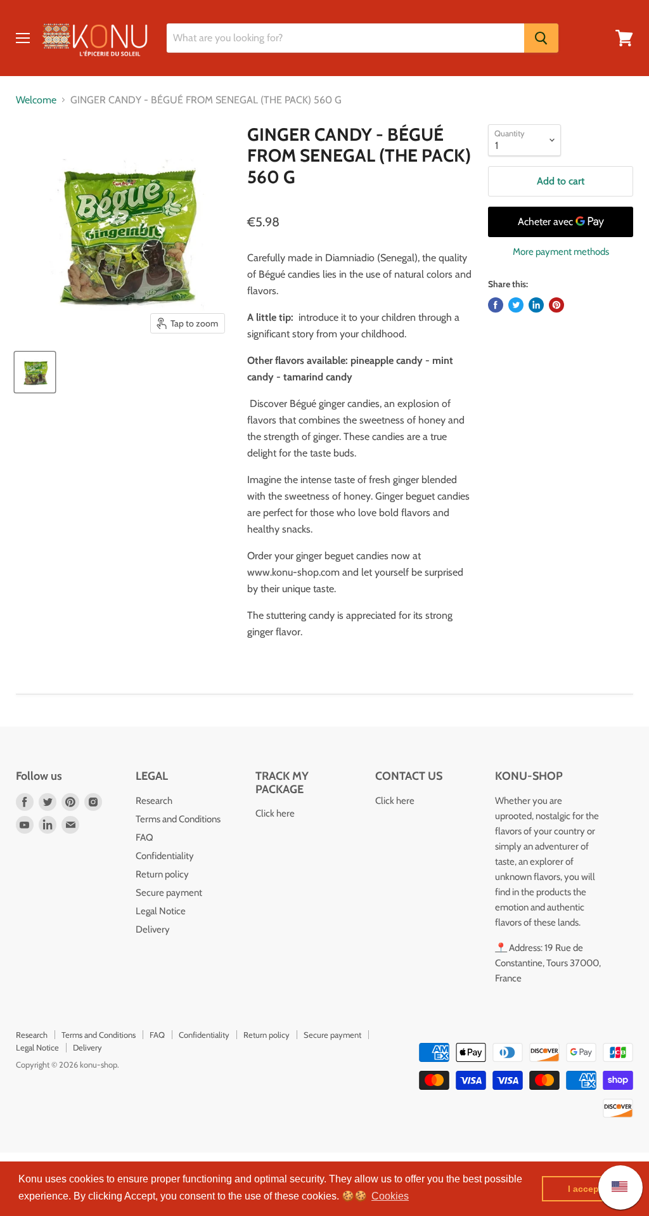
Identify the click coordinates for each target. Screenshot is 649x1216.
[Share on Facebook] (495, 305)
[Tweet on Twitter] (516, 305)
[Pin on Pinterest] (556, 305)
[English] (613, 1187)
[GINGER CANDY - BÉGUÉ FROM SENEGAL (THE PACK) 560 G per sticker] (35, 372)
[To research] (541, 38)
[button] (390, 1196)
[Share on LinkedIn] (536, 305)
